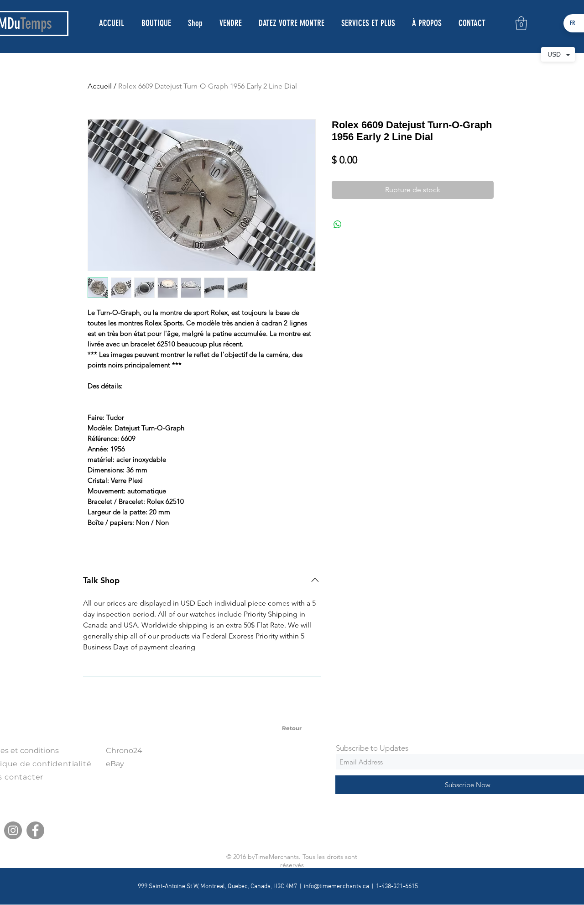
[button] (521, 23)
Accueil (100, 86)
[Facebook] (35, 830)
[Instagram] (13, 830)
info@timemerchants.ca (336, 886)
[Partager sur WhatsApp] (337, 224)
